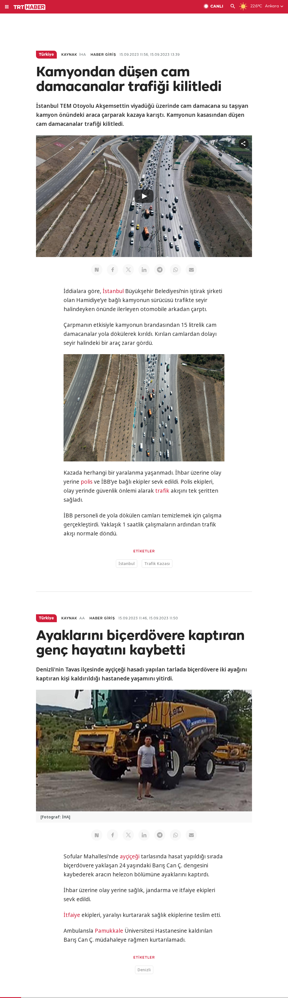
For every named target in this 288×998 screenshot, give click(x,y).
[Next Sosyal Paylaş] (96, 269)
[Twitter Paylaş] (128, 269)
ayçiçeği (130, 856)
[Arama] (233, 6)
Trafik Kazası (157, 563)
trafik (162, 490)
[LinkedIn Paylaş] (144, 269)
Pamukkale (109, 930)
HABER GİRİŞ (103, 55)
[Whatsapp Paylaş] (175, 269)
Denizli (144, 969)
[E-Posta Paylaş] (191, 269)
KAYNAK (69, 55)
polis (87, 481)
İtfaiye (72, 915)
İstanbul (113, 291)
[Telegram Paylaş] (159, 269)
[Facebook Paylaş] (112, 269)
